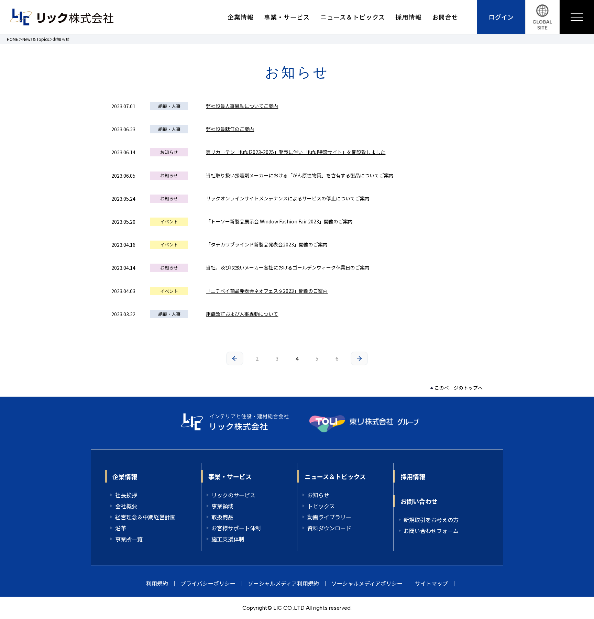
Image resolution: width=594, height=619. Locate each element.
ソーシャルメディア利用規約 (283, 583)
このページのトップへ (458, 387)
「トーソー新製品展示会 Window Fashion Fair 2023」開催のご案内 (279, 221)
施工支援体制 (227, 539)
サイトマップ (431, 583)
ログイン (501, 16)
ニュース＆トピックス (352, 16)
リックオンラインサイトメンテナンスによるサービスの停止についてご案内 (288, 198)
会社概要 (126, 506)
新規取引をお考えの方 (431, 520)
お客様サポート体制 (236, 528)
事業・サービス (287, 16)
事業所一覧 (129, 539)
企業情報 (241, 16)
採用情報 (408, 16)
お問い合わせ (419, 501)
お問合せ (445, 16)
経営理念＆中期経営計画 (145, 517)
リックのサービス (233, 495)
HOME (12, 39)
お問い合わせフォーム (431, 531)
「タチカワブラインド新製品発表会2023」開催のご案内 (267, 244)
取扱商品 (222, 517)
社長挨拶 (126, 495)
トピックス (321, 506)
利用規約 (157, 583)
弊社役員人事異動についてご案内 (242, 105)
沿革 (120, 528)
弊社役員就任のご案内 (230, 128)
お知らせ (318, 495)
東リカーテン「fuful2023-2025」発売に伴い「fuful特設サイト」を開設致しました (295, 151)
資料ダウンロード (329, 528)
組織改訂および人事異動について (242, 313)
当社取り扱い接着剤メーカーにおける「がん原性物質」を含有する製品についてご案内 (300, 175)
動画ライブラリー (329, 517)
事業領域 (222, 506)
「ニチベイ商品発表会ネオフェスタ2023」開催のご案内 (267, 290)
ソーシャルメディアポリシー (367, 583)
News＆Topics (35, 39)
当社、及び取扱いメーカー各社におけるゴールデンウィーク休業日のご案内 (288, 267)
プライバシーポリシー (207, 583)
